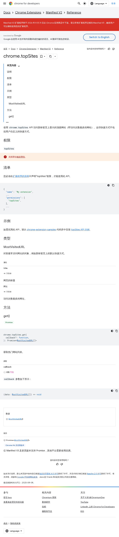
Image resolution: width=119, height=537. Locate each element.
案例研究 (46, 502)
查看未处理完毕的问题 (13, 502)
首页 (5, 49)
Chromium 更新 (49, 497)
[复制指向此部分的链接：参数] (10, 360)
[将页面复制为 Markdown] (50, 56)
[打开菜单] (5, 3)
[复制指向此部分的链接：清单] (13, 168)
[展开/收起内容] (19, 66)
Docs (6, 12)
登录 (113, 3)
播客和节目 (47, 511)
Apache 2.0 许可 (94, 473)
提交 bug (7, 497)
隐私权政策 (15, 523)
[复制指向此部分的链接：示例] (13, 221)
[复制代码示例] (113, 185)
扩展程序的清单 (21, 176)
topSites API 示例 (80, 229)
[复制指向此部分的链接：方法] (13, 307)
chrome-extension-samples (41, 229)
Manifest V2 (54, 12)
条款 (5, 523)
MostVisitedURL (25, 340)
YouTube (84, 502)
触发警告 (21, 157)
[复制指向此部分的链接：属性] (10, 262)
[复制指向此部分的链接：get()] (13, 316)
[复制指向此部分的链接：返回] (10, 432)
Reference (74, 12)
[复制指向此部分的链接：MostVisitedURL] (28, 247)
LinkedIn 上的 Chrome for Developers (98, 506)
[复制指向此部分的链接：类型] (13, 238)
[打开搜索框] (79, 3)
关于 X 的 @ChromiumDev (93, 497)
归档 (44, 506)
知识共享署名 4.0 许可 (48, 473)
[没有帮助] (113, 49)
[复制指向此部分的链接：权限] (13, 140)
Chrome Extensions (28, 12)
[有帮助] (109, 49)
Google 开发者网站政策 (27, 477)
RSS (82, 511)
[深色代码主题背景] (108, 185)
